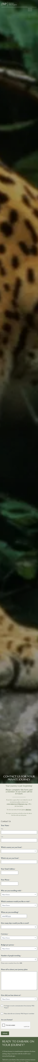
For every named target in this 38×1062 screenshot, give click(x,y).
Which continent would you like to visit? (16, 901)
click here (28, 809)
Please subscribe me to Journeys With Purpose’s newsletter (19, 1013)
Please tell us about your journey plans (14, 969)
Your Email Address (8, 869)
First (2, 829)
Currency (5, 934)
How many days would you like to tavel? (15, 923)
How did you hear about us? (11, 995)
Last (2, 836)
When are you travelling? (9, 912)
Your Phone (5, 880)
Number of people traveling (11, 955)
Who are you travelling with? (11, 890)
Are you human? (7, 1019)
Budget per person (8, 945)
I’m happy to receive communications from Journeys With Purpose (19, 1006)
